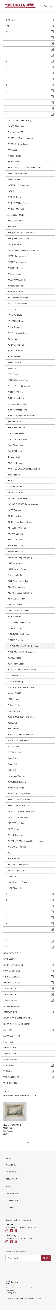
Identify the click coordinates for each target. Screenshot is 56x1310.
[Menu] (51, 5)
